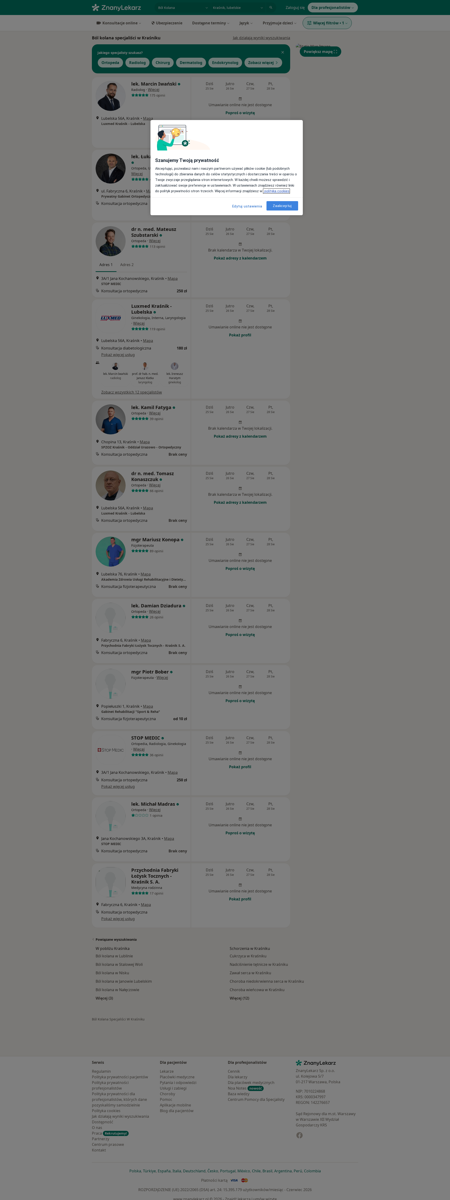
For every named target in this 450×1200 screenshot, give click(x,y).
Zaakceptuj (282, 205)
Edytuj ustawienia (247, 206)
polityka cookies (276, 191)
